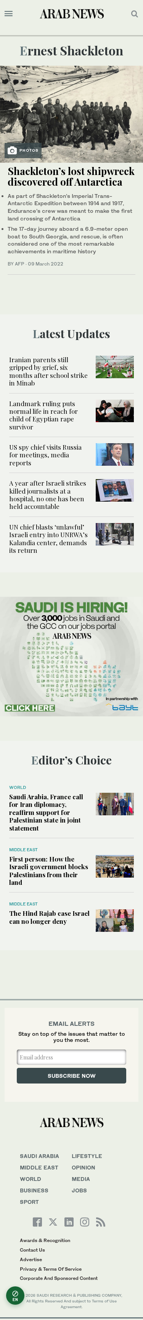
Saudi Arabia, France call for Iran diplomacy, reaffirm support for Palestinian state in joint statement (46, 812)
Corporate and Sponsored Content (59, 1278)
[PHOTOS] (71, 113)
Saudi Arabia (39, 1156)
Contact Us (32, 1250)
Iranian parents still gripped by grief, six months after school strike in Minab (48, 371)
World (17, 787)
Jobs (79, 1190)
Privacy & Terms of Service (51, 1269)
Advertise (31, 1259)
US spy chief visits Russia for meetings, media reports (45, 455)
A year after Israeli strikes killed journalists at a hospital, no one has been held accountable (47, 494)
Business (34, 1190)
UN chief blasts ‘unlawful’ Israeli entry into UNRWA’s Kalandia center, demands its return (48, 538)
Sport (29, 1202)
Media (81, 1179)
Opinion (83, 1167)
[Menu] (9, 14)
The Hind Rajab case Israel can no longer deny (49, 917)
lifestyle (87, 1156)
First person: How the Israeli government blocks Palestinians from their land (48, 870)
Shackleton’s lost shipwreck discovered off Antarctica (71, 176)
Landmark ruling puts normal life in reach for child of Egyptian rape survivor (43, 415)
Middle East (23, 849)
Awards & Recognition (45, 1240)
